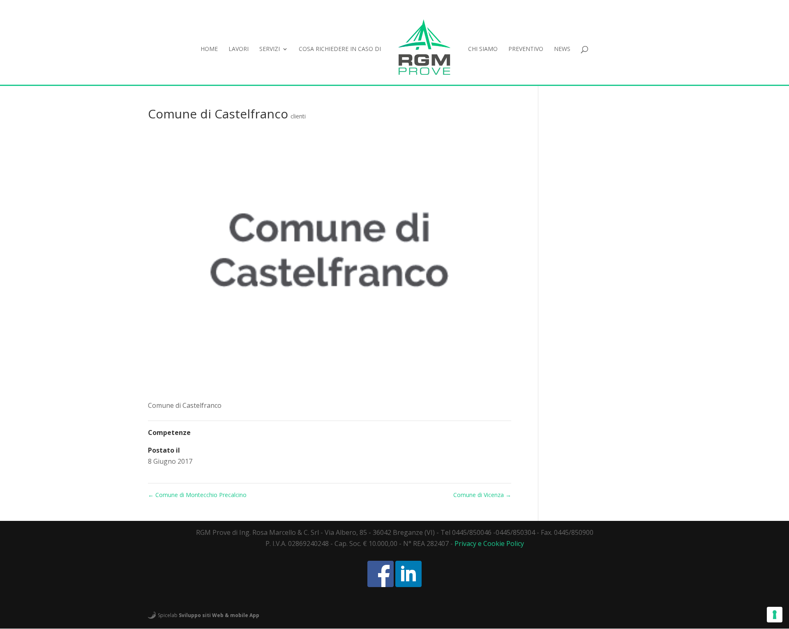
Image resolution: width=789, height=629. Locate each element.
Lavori (238, 49)
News (562, 49)
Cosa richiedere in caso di (340, 49)
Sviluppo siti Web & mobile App (219, 615)
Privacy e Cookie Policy (489, 543)
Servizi (269, 49)
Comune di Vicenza (482, 495)
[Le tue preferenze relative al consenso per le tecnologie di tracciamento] (774, 614)
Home (209, 49)
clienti (298, 116)
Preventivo (525, 49)
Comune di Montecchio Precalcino (197, 495)
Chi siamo (483, 49)
